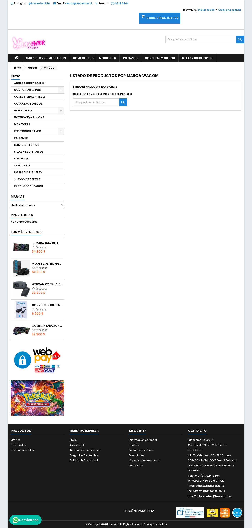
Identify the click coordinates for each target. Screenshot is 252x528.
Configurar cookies (155, 524)
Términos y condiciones (85, 450)
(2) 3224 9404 (120, 3)
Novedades (18, 445)
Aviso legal (77, 445)
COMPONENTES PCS (27, 90)
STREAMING (22, 165)
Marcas (17, 196)
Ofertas (15, 440)
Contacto (197, 430)
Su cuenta (137, 430)
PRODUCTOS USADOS (28, 186)
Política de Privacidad (84, 460)
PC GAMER (130, 58)
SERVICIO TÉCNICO (27, 145)
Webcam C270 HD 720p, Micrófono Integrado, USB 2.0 (47, 284)
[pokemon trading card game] (37, 398)
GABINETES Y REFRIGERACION (46, 58)
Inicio (15, 76)
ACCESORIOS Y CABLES (29, 83)
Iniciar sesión (206, 10)
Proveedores (22, 215)
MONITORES (107, 58)
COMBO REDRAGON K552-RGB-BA (47, 325)
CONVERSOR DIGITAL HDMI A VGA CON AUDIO (47, 305)
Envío (73, 440)
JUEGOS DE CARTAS (27, 179)
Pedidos (134, 445)
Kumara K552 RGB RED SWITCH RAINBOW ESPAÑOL (47, 243)
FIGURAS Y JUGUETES (28, 172)
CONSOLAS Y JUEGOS (160, 58)
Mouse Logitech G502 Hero (47, 263)
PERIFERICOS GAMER (27, 131)
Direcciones (136, 455)
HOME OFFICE (82, 58)
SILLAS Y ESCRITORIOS (197, 58)
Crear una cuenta (229, 10)
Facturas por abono (141, 450)
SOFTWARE (21, 158)
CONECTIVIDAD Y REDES (30, 97)
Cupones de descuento (144, 460)
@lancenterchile (39, 3)
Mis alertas (136, 465)
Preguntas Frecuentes (84, 455)
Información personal (143, 440)
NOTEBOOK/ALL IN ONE (29, 117)
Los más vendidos (26, 232)
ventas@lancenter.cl (78, 3)
